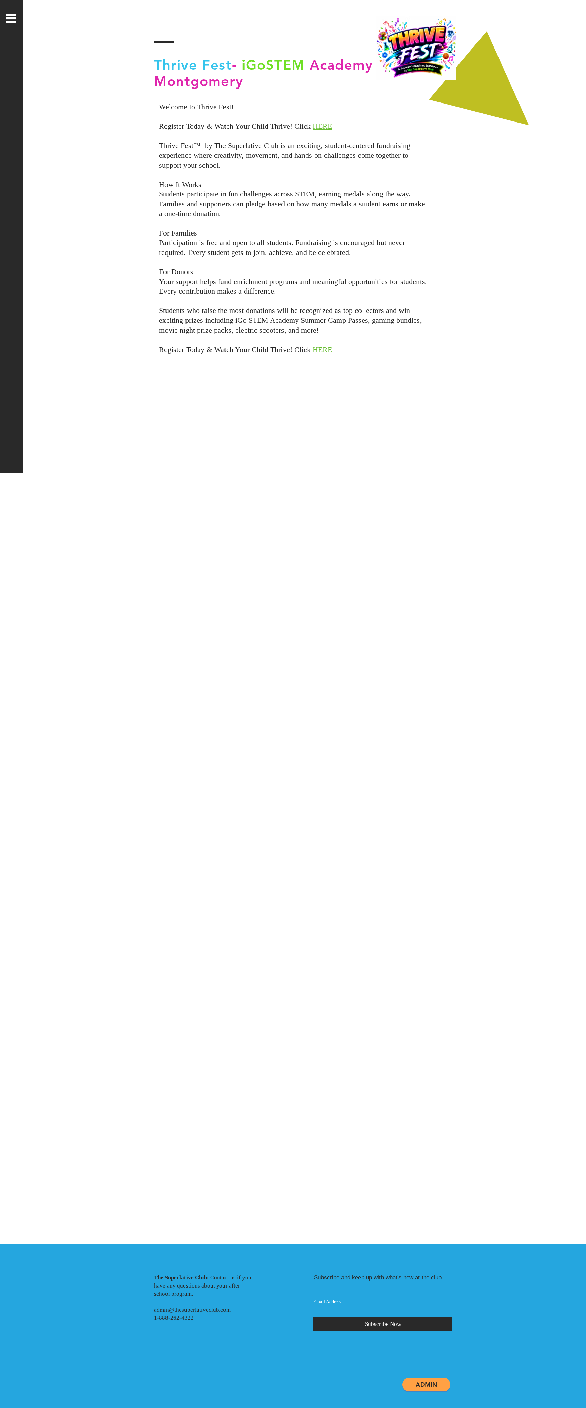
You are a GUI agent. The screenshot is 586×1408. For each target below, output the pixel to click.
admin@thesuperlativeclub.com (192, 1310)
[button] (11, 18)
